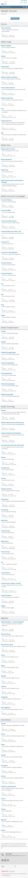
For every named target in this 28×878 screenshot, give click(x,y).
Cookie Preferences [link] (6, 875)
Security (3, 478)
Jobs (2, 133)
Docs (2, 108)
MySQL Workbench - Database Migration (12, 622)
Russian (3, 776)
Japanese (3, 819)
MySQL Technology (8, 407)
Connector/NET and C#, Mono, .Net (11, 231)
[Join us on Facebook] (2, 861)
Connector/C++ (5, 242)
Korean (3, 830)
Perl (2, 284)
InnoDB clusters (5, 531)
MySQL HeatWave (6, 45)
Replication (4, 520)
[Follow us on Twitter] (5, 861)
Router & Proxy (5, 552)
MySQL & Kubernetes (7, 98)
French (3, 734)
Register (25, 2)
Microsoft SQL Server (7, 644)
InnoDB (3, 331)
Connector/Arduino (6, 273)
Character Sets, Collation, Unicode (11, 583)
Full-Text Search (5, 573)
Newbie (3, 56)
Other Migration (5, 707)
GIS (2, 562)
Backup (3, 457)
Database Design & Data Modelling (11, 433)
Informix (3, 686)
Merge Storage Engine (7, 394)
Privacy (2, 873)
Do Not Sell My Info (9, 873)
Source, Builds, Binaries (8, 87)
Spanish (3, 755)
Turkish (3, 798)
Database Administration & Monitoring (12, 422)
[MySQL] (4, 3)
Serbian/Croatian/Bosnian (8, 786)
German (3, 723)
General (3, 410)
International (6, 720)
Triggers (3, 606)
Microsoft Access (6, 634)
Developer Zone (5, 7)
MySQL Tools (5, 145)
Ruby (2, 305)
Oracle (3, 655)
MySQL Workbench (6, 159)
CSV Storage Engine (6, 373)
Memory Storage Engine (8, 384)
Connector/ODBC (6, 210)
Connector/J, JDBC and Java (9, 221)
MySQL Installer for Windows (9, 77)
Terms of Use (16, 873)
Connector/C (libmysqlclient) (9, 252)
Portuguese (4, 765)
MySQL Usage (6, 42)
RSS (2, 33)
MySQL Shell (4, 170)
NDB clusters (4, 541)
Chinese (3, 809)
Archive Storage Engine (7, 363)
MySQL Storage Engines (9, 328)
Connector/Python (6, 263)
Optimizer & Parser (6, 489)
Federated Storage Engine (8, 352)
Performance (4, 499)
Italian (3, 744)
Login (21, 2)
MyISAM (3, 342)
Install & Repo (5, 66)
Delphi (3, 315)
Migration (4, 618)
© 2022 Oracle (12, 871)
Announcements (6, 28)
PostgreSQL (4, 697)
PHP (2, 294)
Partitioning (4, 510)
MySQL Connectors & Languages (13, 196)
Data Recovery (5, 468)
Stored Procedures (6, 595)
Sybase (3, 665)
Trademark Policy (23, 873)
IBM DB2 (3, 676)
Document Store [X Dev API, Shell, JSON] (12, 445)
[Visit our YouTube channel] (8, 861)
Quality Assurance (6, 121)
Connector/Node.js (6, 200)
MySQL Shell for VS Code (8, 149)
